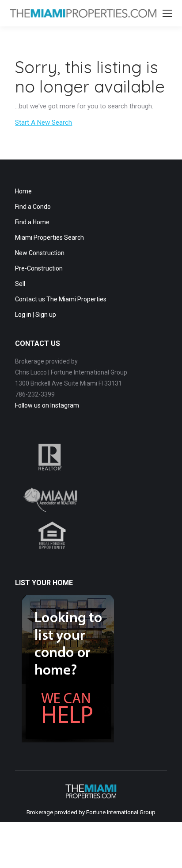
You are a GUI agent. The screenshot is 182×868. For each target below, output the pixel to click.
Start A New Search (43, 122)
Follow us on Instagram (47, 405)
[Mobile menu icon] (167, 13)
